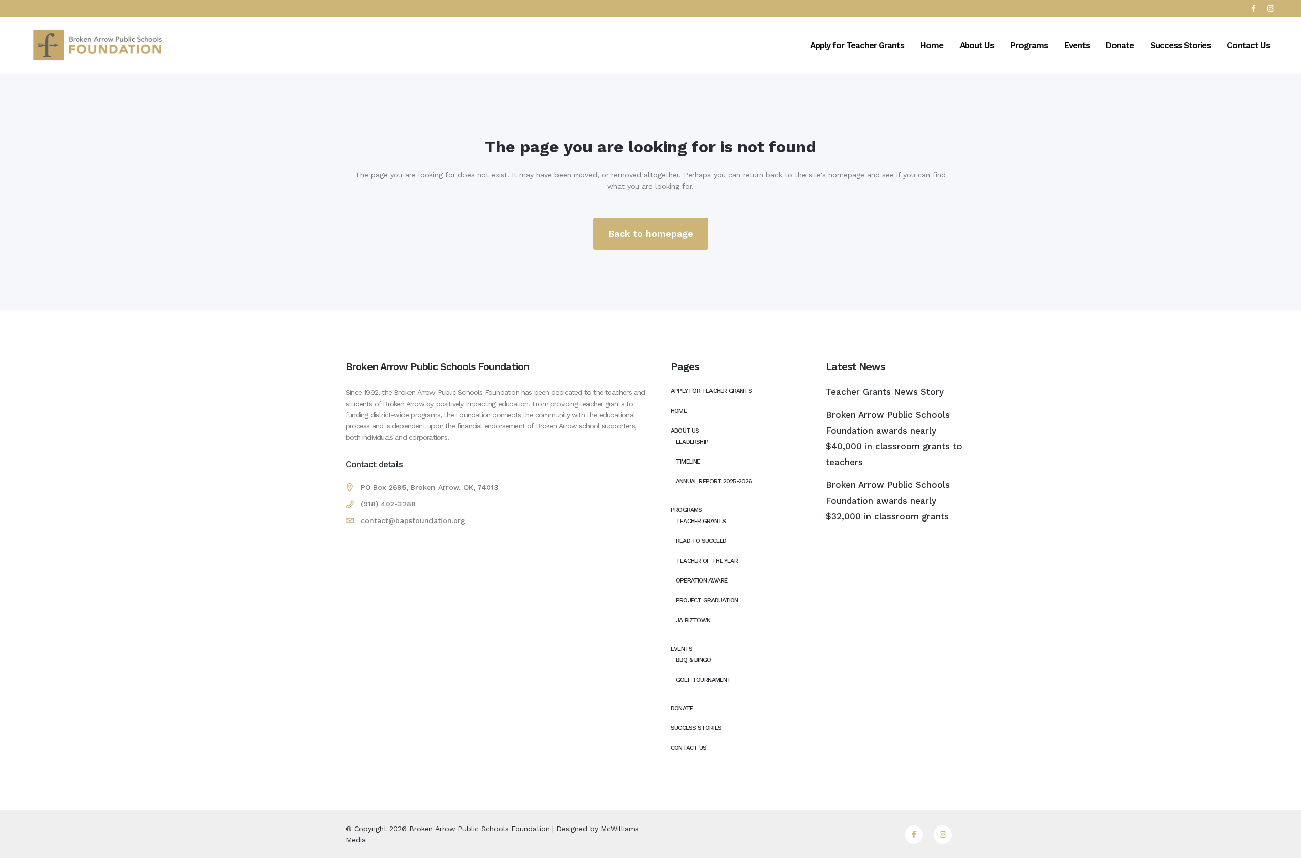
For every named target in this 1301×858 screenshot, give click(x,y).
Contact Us (688, 747)
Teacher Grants (701, 521)
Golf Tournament (703, 679)
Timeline (688, 461)
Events (681, 648)
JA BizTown (693, 620)
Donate (682, 708)
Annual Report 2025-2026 (714, 481)
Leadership (692, 441)
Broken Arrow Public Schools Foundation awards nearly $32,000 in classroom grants (888, 501)
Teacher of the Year (707, 560)
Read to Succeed (701, 540)
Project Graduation (707, 600)
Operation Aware (701, 580)
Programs (686, 509)
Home (679, 410)
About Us (685, 430)
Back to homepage (650, 233)
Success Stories (696, 727)
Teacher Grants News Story (885, 392)
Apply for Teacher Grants (711, 390)
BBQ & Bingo (693, 659)
